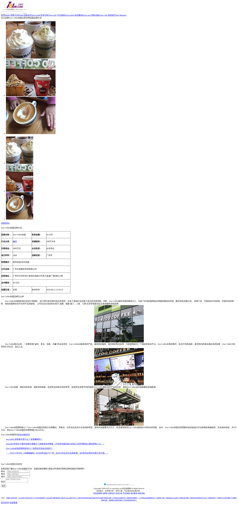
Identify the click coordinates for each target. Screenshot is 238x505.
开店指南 (65, 15)
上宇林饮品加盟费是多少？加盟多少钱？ (152, 498)
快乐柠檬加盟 (40, 498)
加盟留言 (117, 15)
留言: (3, 482)
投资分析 (49, 15)
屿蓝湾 (63, 498)
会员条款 (131, 484)
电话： (4, 474)
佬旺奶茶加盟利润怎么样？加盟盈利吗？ (203, 498)
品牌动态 (32, 15)
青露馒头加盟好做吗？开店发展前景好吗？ (123, 500)
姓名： (4, 471)
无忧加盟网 (97, 493)
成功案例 (82, 15)
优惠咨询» (5, 223)
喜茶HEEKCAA (30, 498)
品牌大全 (16, 15)
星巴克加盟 (100, 498)
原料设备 (99, 15)
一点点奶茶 (21, 498)
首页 (5, 15)
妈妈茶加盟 (92, 498)
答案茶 (8, 498)
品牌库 (105, 493)
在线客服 (13, 503)
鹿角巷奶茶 (56, 498)
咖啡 (15, 241)
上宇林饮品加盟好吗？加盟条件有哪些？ (125, 498)
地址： (4, 476)
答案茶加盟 (107, 498)
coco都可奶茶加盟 (82, 498)
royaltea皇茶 (49, 498)
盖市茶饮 (14, 498)
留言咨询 (5, 503)
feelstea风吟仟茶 (71, 498)
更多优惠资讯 (24, 435)
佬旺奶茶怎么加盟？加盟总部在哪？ (178, 498)
